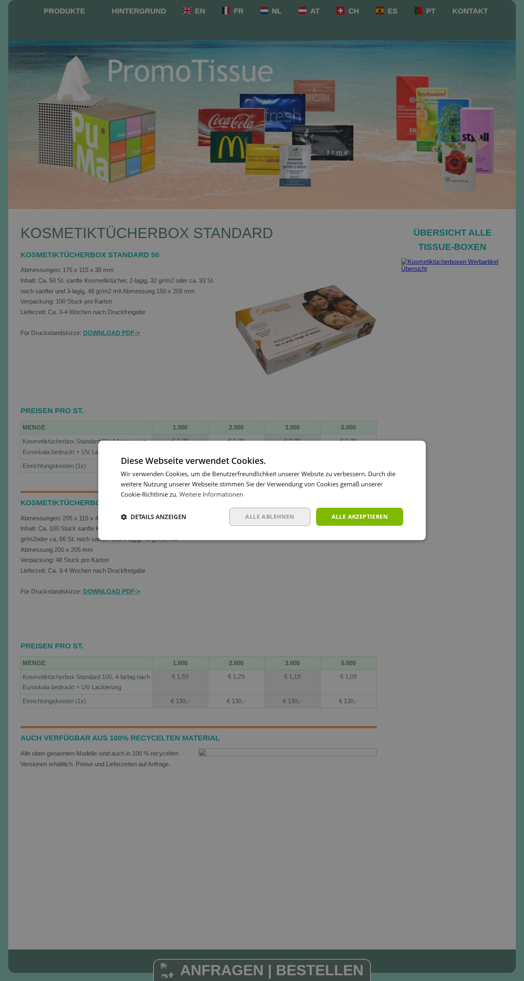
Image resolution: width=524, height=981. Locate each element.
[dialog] (262, 490)
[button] (153, 516)
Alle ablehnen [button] (269, 516)
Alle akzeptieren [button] (360, 516)
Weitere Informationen (211, 494)
